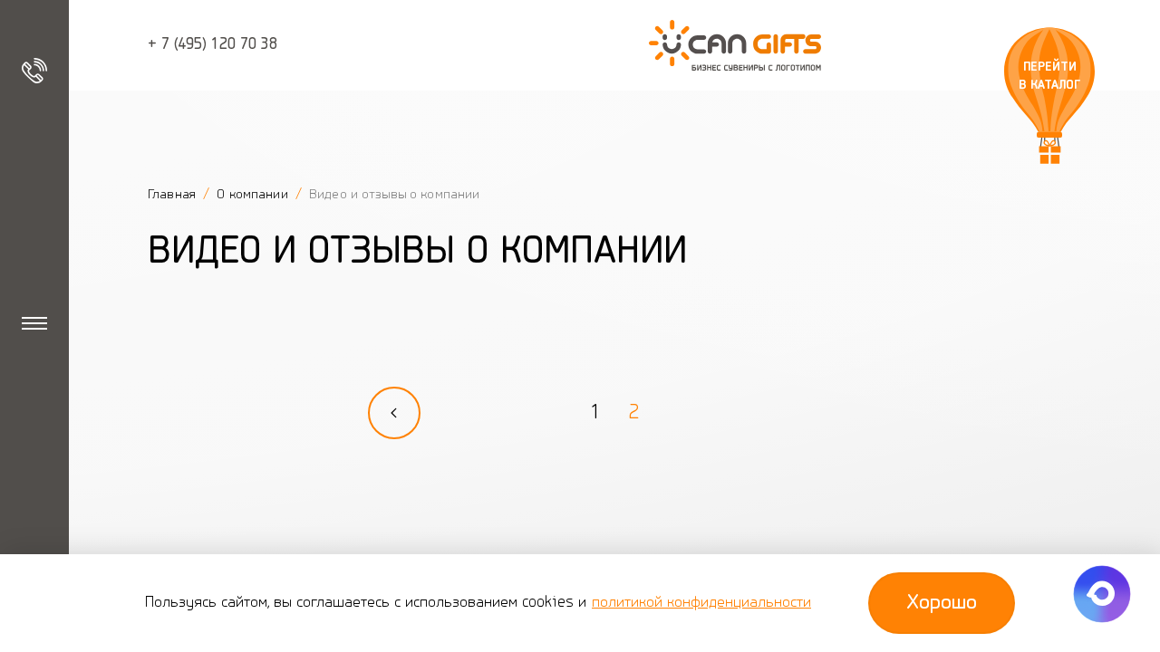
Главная (173, 194)
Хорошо (941, 603)
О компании (254, 194)
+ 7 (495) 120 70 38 (212, 45)
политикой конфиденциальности (701, 603)
